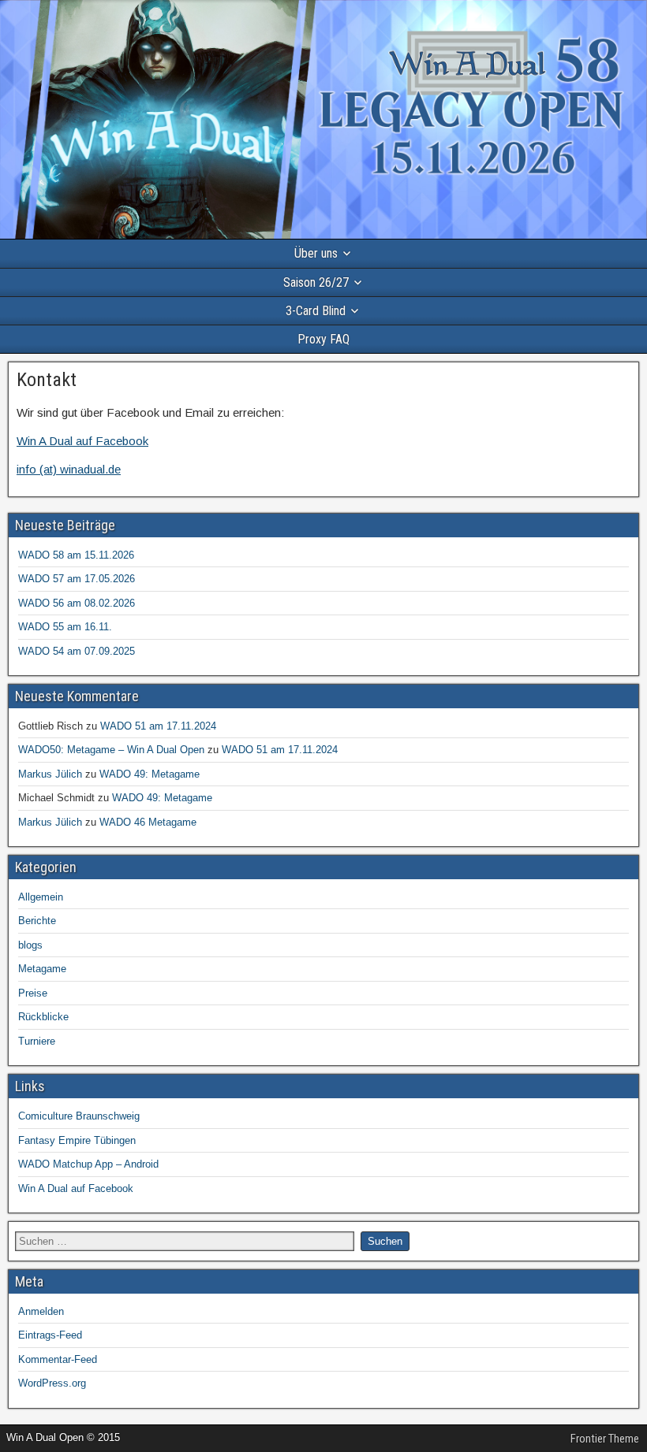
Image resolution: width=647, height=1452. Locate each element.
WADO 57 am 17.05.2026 (76, 579)
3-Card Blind (316, 310)
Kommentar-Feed (57, 1359)
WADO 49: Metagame (149, 774)
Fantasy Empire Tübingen (77, 1140)
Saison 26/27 (316, 282)
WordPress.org (52, 1383)
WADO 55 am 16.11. (65, 627)
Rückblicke (43, 1017)
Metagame (42, 969)
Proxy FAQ (323, 339)
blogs (30, 945)
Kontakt (47, 380)
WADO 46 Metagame (147, 822)
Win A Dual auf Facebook (82, 440)
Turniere (36, 1041)
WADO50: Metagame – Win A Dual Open (111, 750)
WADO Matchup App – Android (88, 1164)
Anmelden (41, 1311)
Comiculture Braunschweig (79, 1116)
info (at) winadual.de (69, 469)
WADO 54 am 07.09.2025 (76, 651)
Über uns (316, 253)
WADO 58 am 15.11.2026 (76, 555)
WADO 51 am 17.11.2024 (158, 726)
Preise (32, 993)
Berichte (37, 921)
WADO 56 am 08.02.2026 (76, 603)
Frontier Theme (604, 1439)
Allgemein (40, 897)
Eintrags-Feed (50, 1335)
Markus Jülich (50, 774)
